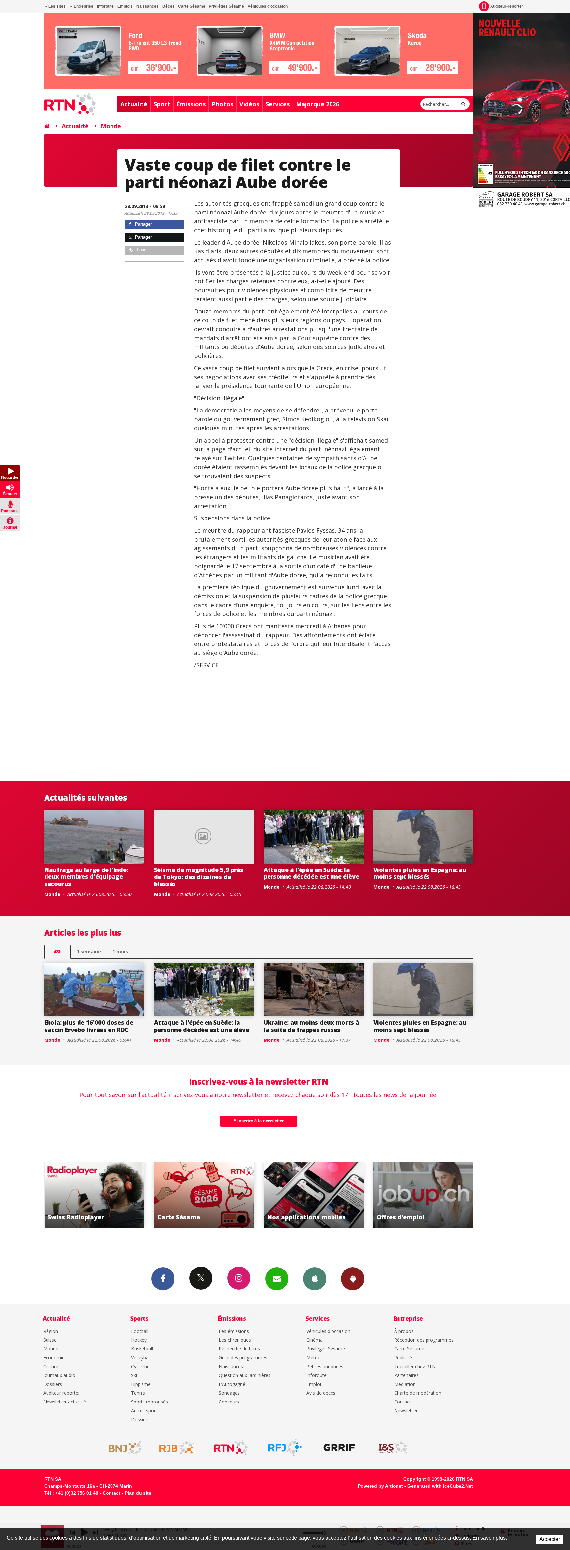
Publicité (403, 1358)
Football (139, 1331)
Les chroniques (235, 1340)
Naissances (147, 6)
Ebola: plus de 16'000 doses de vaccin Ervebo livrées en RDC (88, 1026)
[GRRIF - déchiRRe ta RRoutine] (339, 1448)
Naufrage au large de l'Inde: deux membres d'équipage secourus (86, 877)
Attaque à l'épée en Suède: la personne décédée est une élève (311, 873)
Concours (229, 1402)
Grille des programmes (243, 1358)
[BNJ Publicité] (122, 1448)
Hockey (139, 1340)
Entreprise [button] (83, 6)
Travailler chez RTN (415, 1366)
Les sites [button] (57, 6)
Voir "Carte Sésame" (94, 1195)
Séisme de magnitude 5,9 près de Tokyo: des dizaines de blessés (198, 877)
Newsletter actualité (64, 1402)
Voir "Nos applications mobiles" (204, 1195)
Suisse (50, 1340)
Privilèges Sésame (226, 6)
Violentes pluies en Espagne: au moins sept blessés (420, 873)
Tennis (138, 1393)
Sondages (229, 1393)
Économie (54, 1358)
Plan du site (138, 1493)
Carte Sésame (191, 6)
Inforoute (105, 6)
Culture (50, 1366)
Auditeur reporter (61, 1393)
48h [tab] (57, 951)
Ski (134, 1375)
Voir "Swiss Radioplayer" (423, 1195)
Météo (313, 1358)
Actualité (133, 104)
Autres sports (145, 1411)
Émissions (191, 104)
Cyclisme (140, 1366)
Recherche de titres (239, 1349)
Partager (143, 224)
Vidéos (249, 104)
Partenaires (406, 1375)
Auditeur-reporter (506, 6)
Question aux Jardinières (244, 1375)
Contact (402, 1402)
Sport (162, 104)
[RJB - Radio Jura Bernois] (177, 1448)
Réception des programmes (424, 1340)
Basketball (142, 1349)
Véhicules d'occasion (268, 6)
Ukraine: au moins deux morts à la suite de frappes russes (311, 1026)
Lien (140, 249)
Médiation (405, 1384)
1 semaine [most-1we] (89, 951)
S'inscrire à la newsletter (259, 1120)
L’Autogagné (232, 1384)
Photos (222, 104)
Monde (111, 126)
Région (50, 1331)
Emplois (125, 6)
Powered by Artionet (380, 1486)
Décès (168, 6)
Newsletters (276, 1278)
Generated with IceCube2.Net (440, 1486)
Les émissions (234, 1331)
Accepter (549, 1539)
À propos (404, 1331)
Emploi (313, 1384)
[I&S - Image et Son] (393, 1448)
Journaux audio (59, 1375)
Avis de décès (320, 1393)
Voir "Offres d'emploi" (314, 1195)
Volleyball (141, 1358)
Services (278, 104)
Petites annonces (324, 1366)
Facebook (162, 1278)
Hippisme (141, 1384)
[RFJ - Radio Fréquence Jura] (285, 1448)
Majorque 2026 (317, 104)
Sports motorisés (149, 1402)
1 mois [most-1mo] (120, 951)
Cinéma (314, 1340)
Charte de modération (417, 1393)
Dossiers (52, 1384)
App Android (352, 1278)
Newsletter (406, 1411)
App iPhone (314, 1278)
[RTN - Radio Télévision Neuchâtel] (231, 1448)
